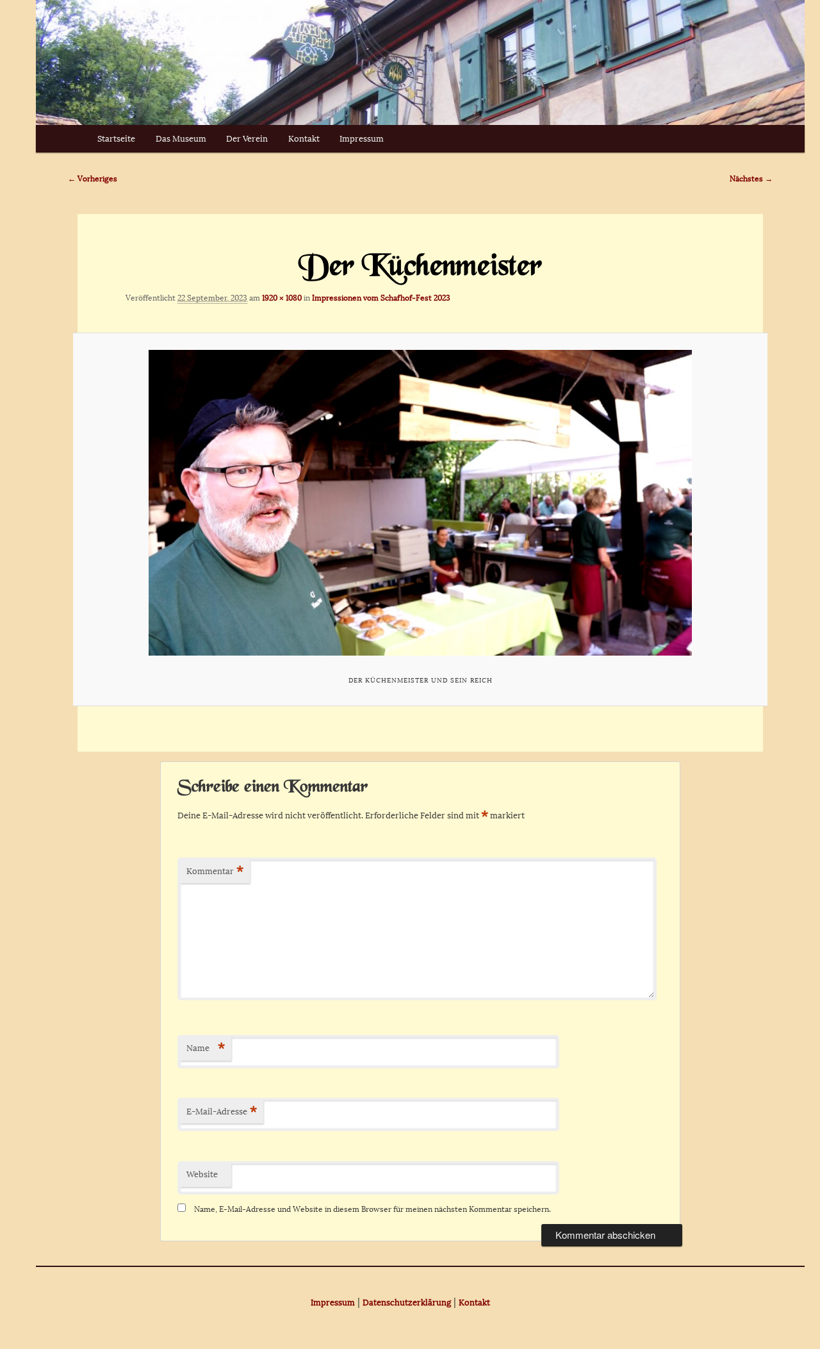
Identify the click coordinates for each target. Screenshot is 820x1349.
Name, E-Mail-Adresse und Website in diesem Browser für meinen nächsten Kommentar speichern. (372, 1209)
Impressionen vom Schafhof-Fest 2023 (381, 298)
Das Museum (181, 138)
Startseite (116, 138)
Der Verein (247, 138)
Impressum (362, 138)
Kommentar (214, 871)
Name (205, 1048)
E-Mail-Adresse (221, 1111)
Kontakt (304, 138)
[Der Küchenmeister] (420, 503)
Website (202, 1174)
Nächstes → (751, 179)
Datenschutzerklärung (407, 1302)
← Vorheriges (92, 179)
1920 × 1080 (282, 298)
